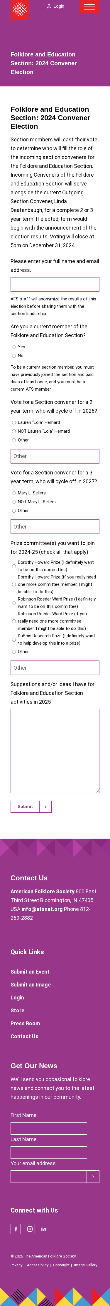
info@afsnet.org (42, 909)
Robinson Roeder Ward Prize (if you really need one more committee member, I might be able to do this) (52, 621)
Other (23, 440)
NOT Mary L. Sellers (37, 501)
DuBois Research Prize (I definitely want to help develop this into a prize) (56, 639)
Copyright (61, 1265)
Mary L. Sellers (32, 493)
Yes (21, 347)
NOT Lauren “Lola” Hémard (44, 431)
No (20, 355)
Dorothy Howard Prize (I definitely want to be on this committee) (56, 566)
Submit (25, 806)
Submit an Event (30, 972)
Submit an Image (31, 984)
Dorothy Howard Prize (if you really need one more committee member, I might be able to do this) (57, 584)
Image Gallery (85, 1265)
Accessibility (37, 1265)
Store (17, 1010)
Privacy (16, 1265)
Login (59, 6)
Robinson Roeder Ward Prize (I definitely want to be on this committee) (57, 602)
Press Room (25, 1023)
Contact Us (24, 1036)
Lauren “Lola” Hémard (39, 422)
